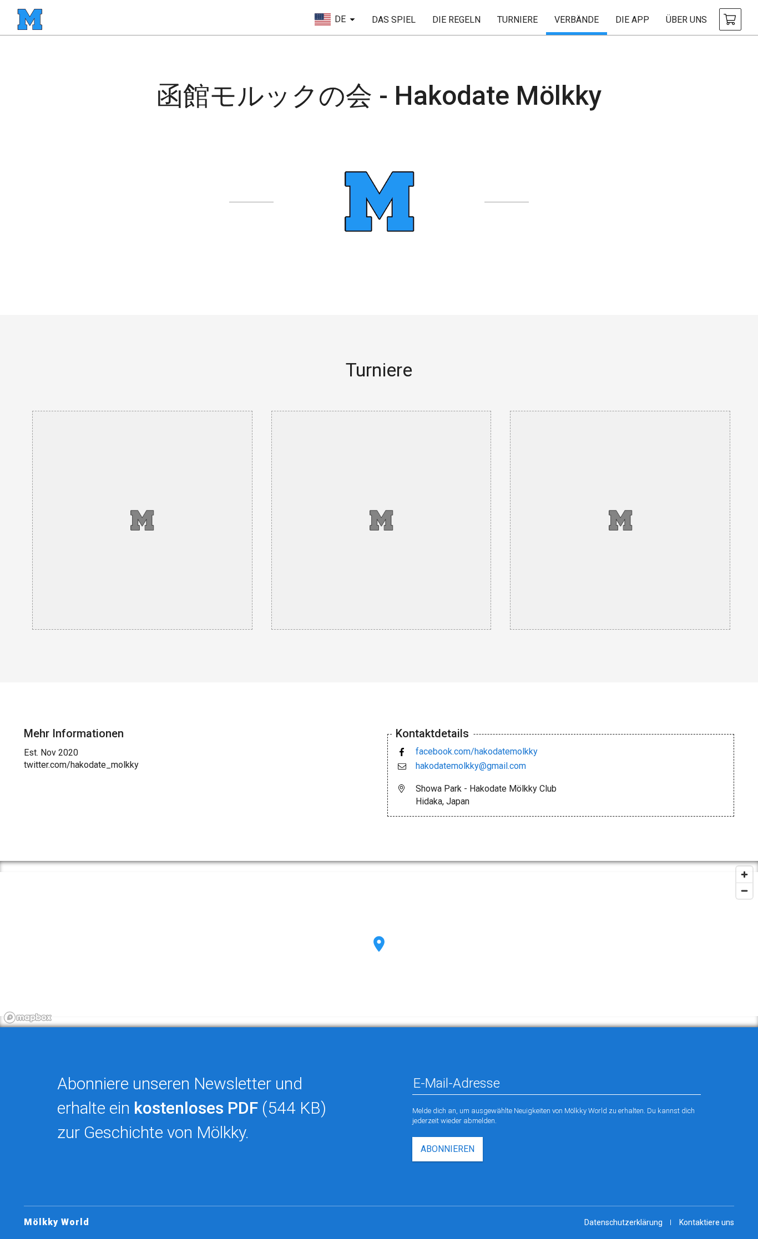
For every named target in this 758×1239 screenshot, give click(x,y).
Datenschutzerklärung (623, 1222)
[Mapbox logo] (27, 1017)
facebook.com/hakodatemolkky (477, 751)
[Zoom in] (744, 874)
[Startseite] (30, 19)
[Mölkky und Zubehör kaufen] (730, 19)
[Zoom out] (744, 891)
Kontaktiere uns (706, 1222)
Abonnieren (447, 1149)
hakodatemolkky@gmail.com (471, 766)
